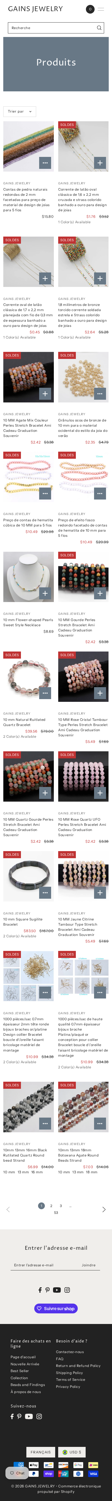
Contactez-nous (70, 1352)
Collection (19, 1378)
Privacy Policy (68, 1387)
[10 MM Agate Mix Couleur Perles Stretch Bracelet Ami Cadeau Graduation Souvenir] (28, 377)
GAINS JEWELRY (35, 9)
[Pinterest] (19, 1416)
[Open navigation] (101, 9)
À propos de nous (26, 1392)
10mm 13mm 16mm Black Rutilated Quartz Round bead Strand (25, 1155)
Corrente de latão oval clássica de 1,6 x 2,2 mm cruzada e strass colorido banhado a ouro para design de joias (82, 199)
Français (41, 1452)
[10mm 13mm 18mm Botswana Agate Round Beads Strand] (83, 1107)
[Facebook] (12, 1416)
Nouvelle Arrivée (25, 1364)
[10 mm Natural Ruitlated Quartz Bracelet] (28, 677)
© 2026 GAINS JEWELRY (33, 1486)
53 (56, 1213)
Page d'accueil (23, 1357)
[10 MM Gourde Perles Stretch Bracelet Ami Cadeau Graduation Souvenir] (83, 577)
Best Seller (20, 1371)
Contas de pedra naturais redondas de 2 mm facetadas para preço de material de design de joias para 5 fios (26, 199)
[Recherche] (99, 28)
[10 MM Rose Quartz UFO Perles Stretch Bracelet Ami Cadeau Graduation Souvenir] (83, 776)
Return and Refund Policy (78, 1366)
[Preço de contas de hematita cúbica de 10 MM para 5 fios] (28, 477)
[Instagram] (39, 1416)
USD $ (75, 1452)
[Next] (104, 1209)
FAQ (60, 1359)
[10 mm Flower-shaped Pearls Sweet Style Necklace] (28, 577)
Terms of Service (70, 1380)
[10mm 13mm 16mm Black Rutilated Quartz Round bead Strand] (28, 1107)
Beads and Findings (28, 1385)
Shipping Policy (69, 1373)
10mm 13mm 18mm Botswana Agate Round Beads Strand (78, 1155)
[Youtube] (29, 1416)
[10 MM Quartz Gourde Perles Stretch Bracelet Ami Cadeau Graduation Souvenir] (28, 776)
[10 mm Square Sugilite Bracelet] (28, 876)
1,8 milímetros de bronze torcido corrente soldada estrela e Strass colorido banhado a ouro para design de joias (82, 315)
